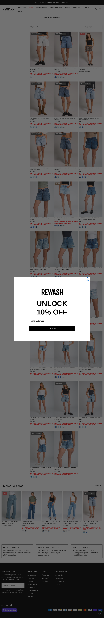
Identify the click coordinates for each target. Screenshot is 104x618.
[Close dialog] (87, 279)
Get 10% (52, 329)
